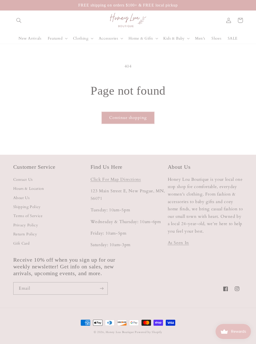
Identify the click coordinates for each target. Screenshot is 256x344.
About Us (21, 197)
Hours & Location (28, 188)
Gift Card (21, 243)
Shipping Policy (27, 206)
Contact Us (23, 179)
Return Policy (25, 234)
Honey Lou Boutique (120, 332)
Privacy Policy (25, 225)
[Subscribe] (101, 288)
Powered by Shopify (148, 332)
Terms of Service (28, 215)
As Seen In (178, 243)
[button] (19, 20)
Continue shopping (128, 117)
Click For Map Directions (115, 179)
